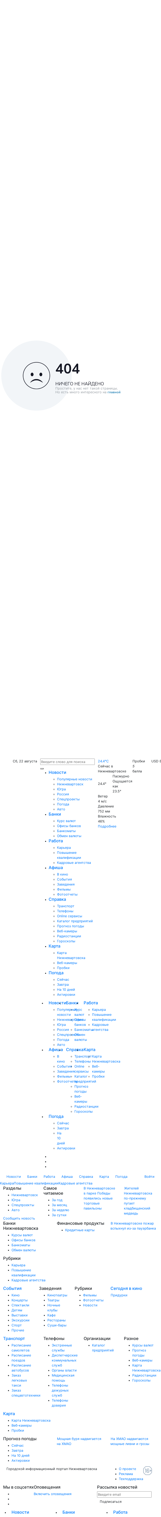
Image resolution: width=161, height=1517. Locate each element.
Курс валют (66, 821)
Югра (61, 789)
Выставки (20, 1315)
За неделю (60, 1210)
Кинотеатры (57, 1295)
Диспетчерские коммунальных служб (65, 1360)
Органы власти (64, 1370)
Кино (16, 1295)
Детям (17, 1310)
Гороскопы (66, 941)
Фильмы (64, 889)
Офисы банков (69, 826)
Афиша (56, 867)
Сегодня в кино (126, 1288)
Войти (149, 1176)
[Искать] (42, 768)
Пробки (63, 968)
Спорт (17, 1325)
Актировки (66, 994)
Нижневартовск (70, 784)
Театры (53, 1300)
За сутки (59, 1215)
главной (114, 392)
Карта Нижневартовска (31, 1420)
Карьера (64, 847)
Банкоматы (66, 831)
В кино (62, 874)
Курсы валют (22, 1235)
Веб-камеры (67, 931)
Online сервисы (69, 916)
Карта (54, 946)
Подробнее (107, 826)
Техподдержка (131, 1479)
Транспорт (65, 906)
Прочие (18, 1330)
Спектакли (20, 1305)
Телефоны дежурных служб (60, 1390)
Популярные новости (74, 779)
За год (57, 1200)
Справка (57, 899)
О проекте (127, 1469)
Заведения (66, 884)
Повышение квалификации (36, 1183)
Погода (63, 804)
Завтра (63, 984)
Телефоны (65, 911)
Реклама (126, 1474)
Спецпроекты (68, 799)
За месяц (59, 1205)
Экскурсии (21, 1320)
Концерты (20, 1300)
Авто (61, 809)
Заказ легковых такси (19, 1380)
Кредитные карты (80, 1230)
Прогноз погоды (70, 926)
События (64, 879)
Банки (55, 814)
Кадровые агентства (74, 862)
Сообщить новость (19, 1218)
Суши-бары (56, 1325)
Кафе (51, 1315)
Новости (57, 772)
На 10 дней (66, 989)
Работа (56, 840)
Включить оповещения (52, 1494)
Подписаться (111, 1501)
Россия (63, 794)
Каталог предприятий (75, 921)
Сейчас (63, 979)
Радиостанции (69, 936)
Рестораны (56, 1320)
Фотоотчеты (67, 894)
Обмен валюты (69, 836)
